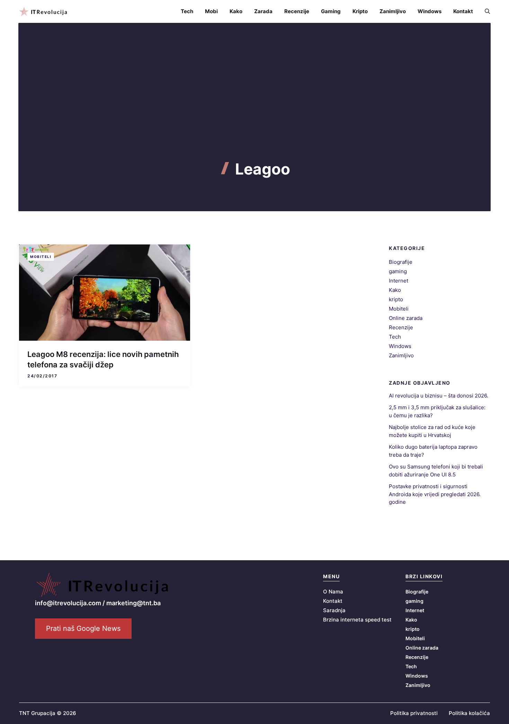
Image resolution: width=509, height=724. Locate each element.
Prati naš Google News (83, 628)
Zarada (263, 11)
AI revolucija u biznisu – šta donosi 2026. (438, 395)
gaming (398, 271)
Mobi (211, 11)
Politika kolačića (469, 713)
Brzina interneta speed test (357, 619)
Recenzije (296, 11)
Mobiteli (40, 256)
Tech (187, 11)
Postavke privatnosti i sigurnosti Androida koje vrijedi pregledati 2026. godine (435, 494)
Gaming (331, 11)
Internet (398, 280)
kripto (396, 299)
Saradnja (334, 610)
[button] (484, 11)
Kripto (360, 11)
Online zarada (405, 318)
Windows (429, 11)
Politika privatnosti (414, 713)
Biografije (400, 262)
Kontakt (463, 11)
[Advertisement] (254, 108)
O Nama (333, 591)
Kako (236, 11)
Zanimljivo (392, 11)
